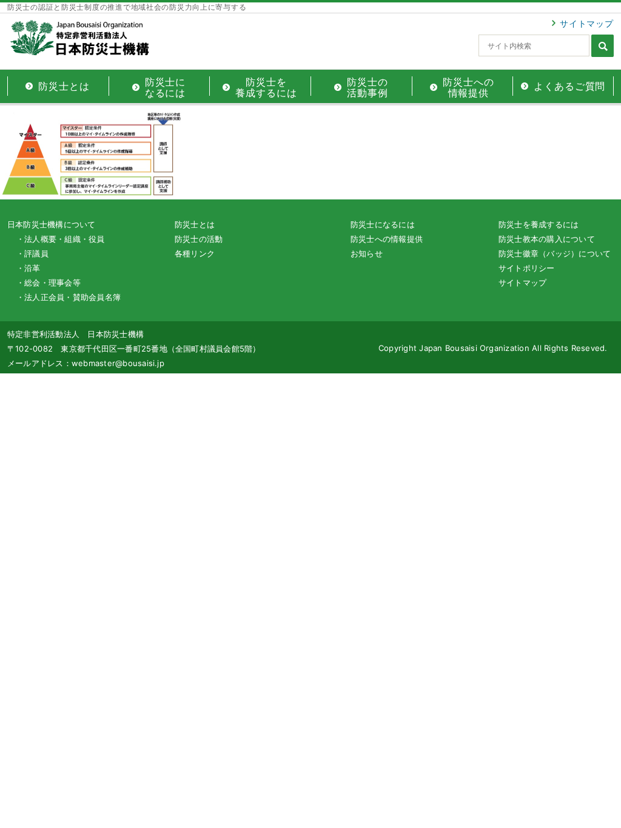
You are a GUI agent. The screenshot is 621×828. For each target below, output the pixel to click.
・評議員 (32, 253)
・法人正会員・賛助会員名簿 (68, 297)
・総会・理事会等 (48, 282)
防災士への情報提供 (387, 239)
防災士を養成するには (538, 224)
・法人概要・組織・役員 (60, 239)
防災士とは (195, 224)
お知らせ (367, 253)
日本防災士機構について (51, 224)
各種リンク (195, 253)
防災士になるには (383, 224)
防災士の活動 (199, 239)
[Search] (602, 46)
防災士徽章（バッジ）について (554, 253)
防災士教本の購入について (546, 239)
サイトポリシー (526, 268)
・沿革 (28, 268)
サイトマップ (587, 23)
